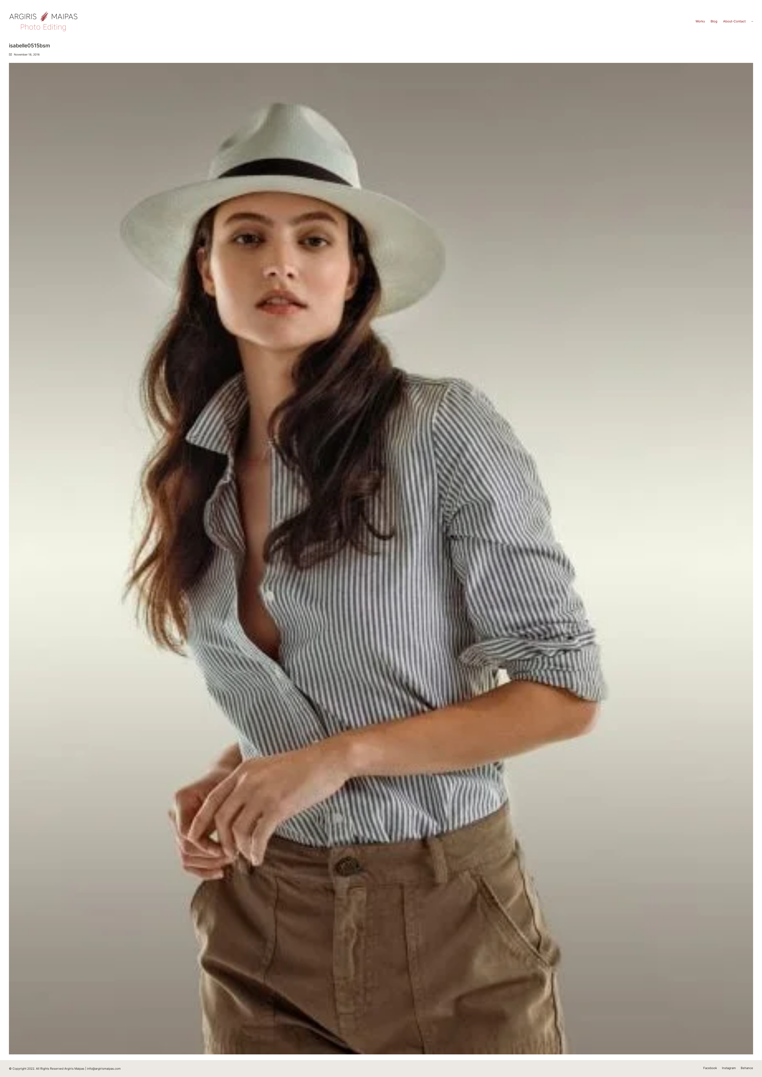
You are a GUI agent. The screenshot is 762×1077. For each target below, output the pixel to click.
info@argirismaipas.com (104, 1068)
